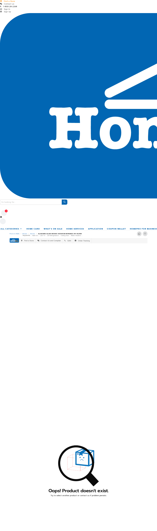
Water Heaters (76, 236)
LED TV (42, 236)
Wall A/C (35, 236)
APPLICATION (95, 229)
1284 (68, 241)
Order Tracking (83, 241)
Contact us (8, 4)
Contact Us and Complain (50, 240)
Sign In (6, 9)
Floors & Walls (14, 234)
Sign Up (7, 11)
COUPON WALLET (116, 229)
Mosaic (24, 234)
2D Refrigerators (53, 236)
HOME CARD (33, 229)
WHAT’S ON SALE (53, 229)
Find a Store (28, 240)
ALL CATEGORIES (10, 229)
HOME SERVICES (75, 229)
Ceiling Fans (65, 236)
